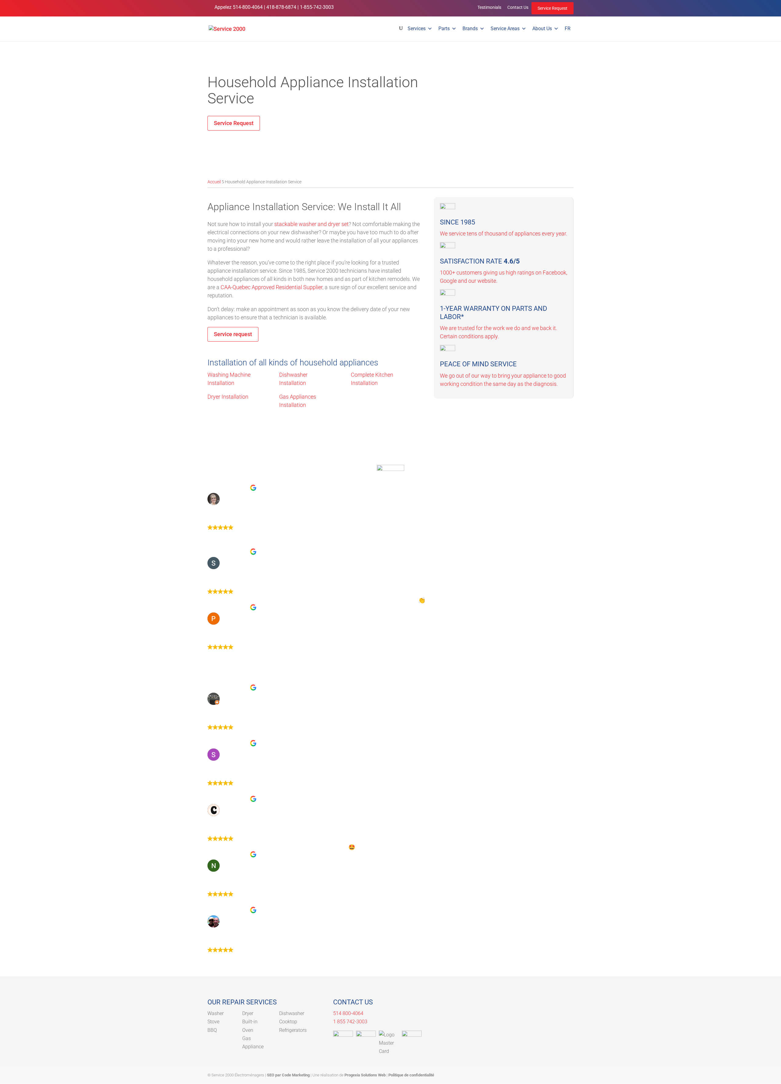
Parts (444, 28)
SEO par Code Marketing (288, 1075)
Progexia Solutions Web (365, 1075)
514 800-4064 (348, 1013)
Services (417, 28)
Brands (470, 28)
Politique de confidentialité (411, 1075)
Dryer (247, 1013)
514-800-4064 (248, 7)
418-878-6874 (281, 7)
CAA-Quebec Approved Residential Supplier (271, 287)
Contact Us (517, 7)
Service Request (552, 8)
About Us (542, 28)
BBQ (212, 1030)
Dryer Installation (227, 396)
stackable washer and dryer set (311, 224)
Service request (233, 334)
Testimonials (489, 7)
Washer (215, 1013)
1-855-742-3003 (317, 7)
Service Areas (505, 28)
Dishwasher (291, 1013)
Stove (213, 1022)
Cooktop (288, 1022)
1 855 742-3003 (350, 1022)
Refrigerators (293, 1030)
